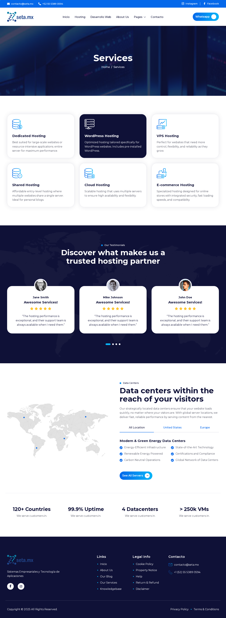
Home (105, 67)
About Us (122, 17)
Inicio (66, 17)
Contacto (157, 17)
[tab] (137, 429)
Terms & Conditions (206, 609)
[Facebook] (10, 586)
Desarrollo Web (100, 17)
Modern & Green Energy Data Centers (152, 441)
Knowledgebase (111, 589)
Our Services (108, 582)
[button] (108, 344)
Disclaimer (142, 589)
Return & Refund (147, 582)
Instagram (191, 3)
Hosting (80, 17)
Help (139, 576)
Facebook (212, 3)
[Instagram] (21, 586)
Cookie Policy (144, 564)
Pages (138, 17)
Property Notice (146, 570)
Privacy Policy (179, 609)
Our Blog (106, 576)
